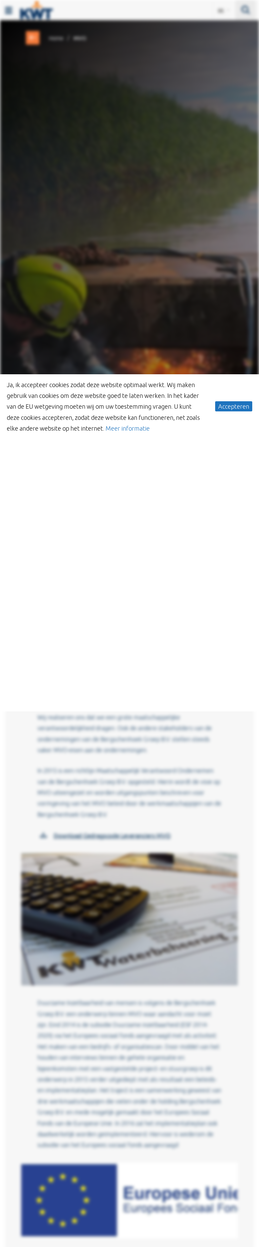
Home (56, 38)
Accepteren (233, 406)
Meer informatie (128, 428)
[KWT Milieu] (36, 9)
